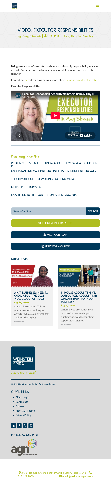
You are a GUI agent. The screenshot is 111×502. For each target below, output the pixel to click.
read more (19, 321)
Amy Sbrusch (31, 36)
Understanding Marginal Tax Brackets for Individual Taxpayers (54, 171)
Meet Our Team (57, 234)
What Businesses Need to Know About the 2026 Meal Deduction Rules (31, 295)
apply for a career (57, 246)
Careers (19, 406)
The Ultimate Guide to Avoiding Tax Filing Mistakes (44, 179)
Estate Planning (82, 36)
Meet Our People (25, 410)
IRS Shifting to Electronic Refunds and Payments (44, 195)
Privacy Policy (23, 415)
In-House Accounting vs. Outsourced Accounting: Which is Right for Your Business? (79, 297)
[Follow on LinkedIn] (13, 425)
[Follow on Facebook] (19, 425)
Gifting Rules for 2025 (26, 187)
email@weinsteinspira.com (77, 476)
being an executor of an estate (82, 79)
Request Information (57, 223)
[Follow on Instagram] (30, 425)
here (27, 79)
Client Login (22, 397)
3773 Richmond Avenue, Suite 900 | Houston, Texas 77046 (53, 472)
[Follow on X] (25, 425)
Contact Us (21, 401)
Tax (66, 36)
